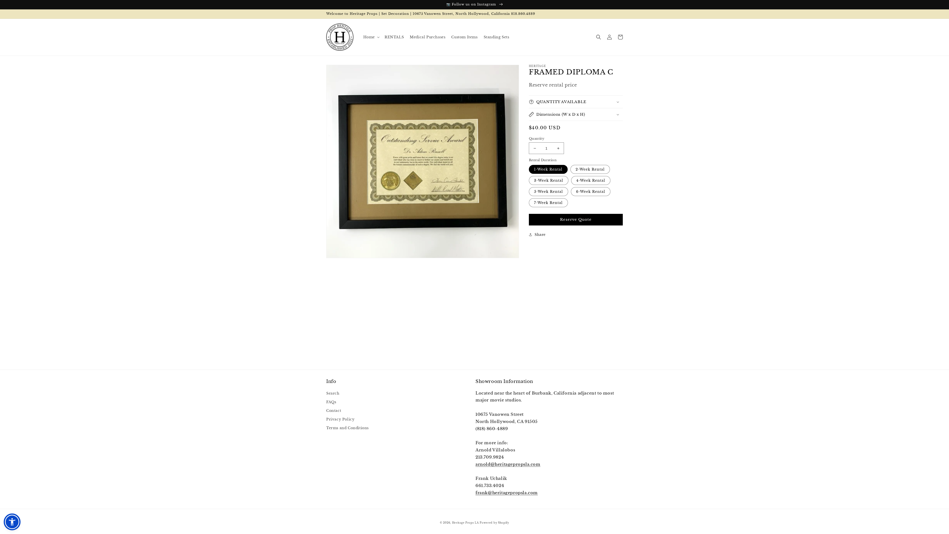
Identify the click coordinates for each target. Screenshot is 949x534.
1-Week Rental (548, 169)
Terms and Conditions (347, 428)
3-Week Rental (548, 180)
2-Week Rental (590, 169)
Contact (333, 410)
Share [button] (540, 234)
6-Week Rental (590, 191)
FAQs (331, 402)
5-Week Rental (548, 191)
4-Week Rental (590, 180)
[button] (371, 37)
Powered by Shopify (494, 522)
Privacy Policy (340, 419)
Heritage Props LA (465, 522)
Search (333, 393)
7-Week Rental (548, 202)
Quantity (536, 138)
